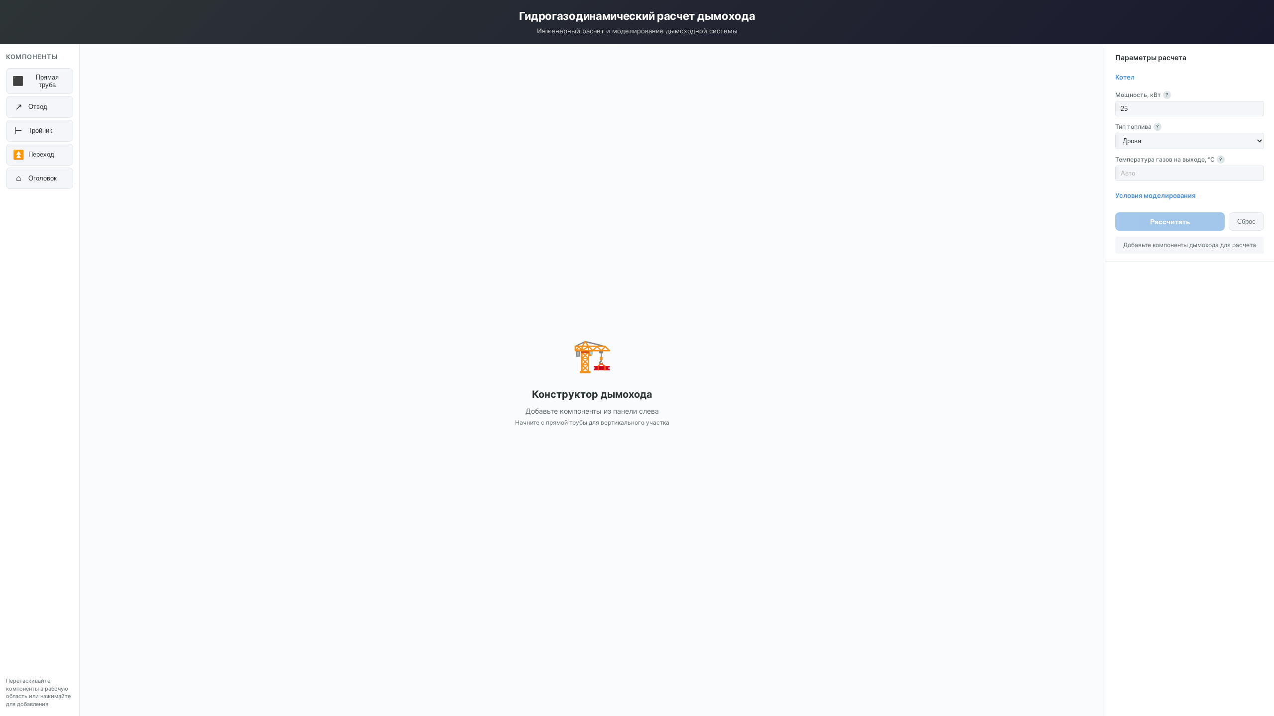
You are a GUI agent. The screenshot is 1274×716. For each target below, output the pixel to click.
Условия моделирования (1155, 195)
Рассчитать (1170, 222)
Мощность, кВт (1141, 94)
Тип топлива (1137, 126)
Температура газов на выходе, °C (1168, 159)
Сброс (1246, 221)
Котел (1125, 77)
